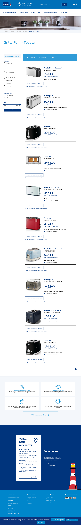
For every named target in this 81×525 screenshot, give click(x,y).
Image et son (29, 500)
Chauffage (29, 503)
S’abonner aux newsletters (52, 464)
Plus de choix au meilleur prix (22, 390)
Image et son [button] (35, 12)
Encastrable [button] (24, 12)
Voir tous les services (39, 415)
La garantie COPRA (58, 390)
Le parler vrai (10, 505)
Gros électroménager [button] (9, 12)
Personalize (41, 522)
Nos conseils (49, 498)
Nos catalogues (49, 502)
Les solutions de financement (11, 511)
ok (12, 110)
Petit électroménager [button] (50, 12)
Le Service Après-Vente (13, 503)
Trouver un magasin (50, 497)
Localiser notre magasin (27, 477)
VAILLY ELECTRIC (27, 3)
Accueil (6, 31)
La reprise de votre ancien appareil (58, 405)
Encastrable (29, 498)
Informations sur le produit (34, 83)
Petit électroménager (21, 31)
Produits (11, 31)
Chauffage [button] (64, 12)
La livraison (10, 500)
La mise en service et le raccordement (13, 507)
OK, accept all (58, 520)
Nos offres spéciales (50, 500)
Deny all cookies (72, 520)
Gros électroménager (31, 497)
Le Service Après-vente (22, 405)
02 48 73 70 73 (31, 458)
